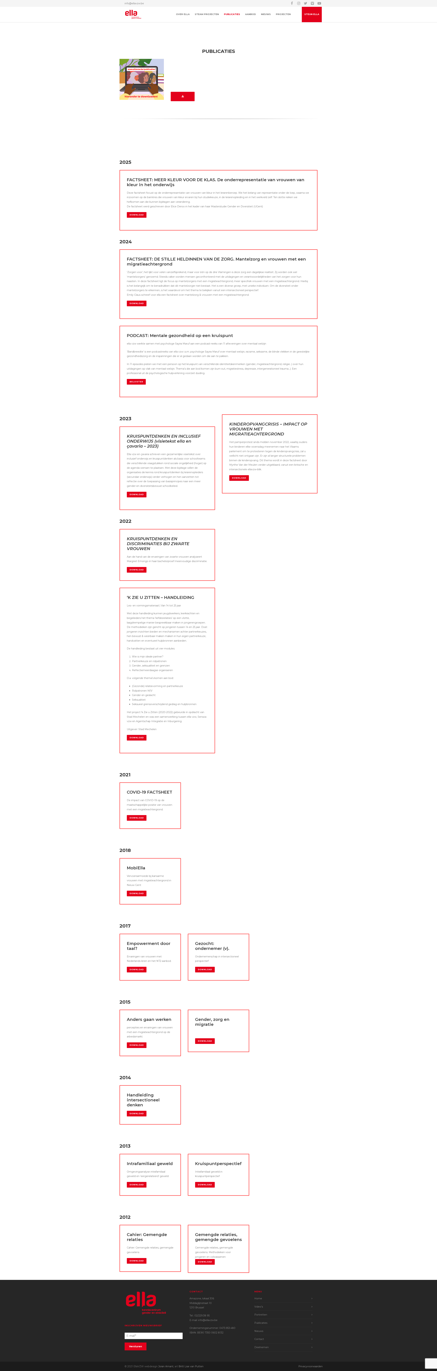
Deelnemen (261, 1347)
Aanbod (250, 14)
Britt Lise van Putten (191, 1366)
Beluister (136, 382)
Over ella (183, 14)
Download (137, 215)
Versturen (135, 1346)
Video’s (258, 1306)
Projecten (283, 14)
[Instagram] (298, 3)
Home (258, 1298)
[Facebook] (291, 3)
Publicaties (232, 14)
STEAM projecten (207, 14)
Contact (259, 1339)
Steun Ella (311, 14)
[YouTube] (319, 3)
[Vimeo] (312, 3)
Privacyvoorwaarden (310, 1366)
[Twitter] (305, 3)
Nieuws (266, 14)
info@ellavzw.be (134, 3)
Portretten (260, 1314)
